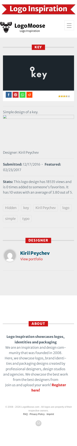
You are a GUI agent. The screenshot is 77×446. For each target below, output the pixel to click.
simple (10, 218)
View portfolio (31, 259)
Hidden (11, 208)
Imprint (50, 414)
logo (65, 208)
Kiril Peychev (46, 208)
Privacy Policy (37, 414)
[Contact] (38, 423)
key (26, 208)
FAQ (25, 414)
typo (25, 218)
